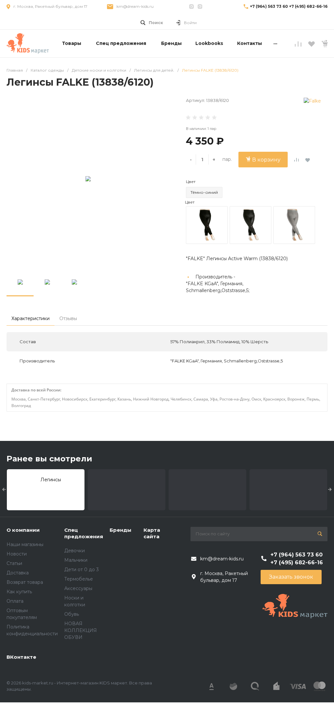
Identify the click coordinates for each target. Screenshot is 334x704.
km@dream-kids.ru (135, 6)
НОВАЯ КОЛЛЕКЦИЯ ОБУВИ (80, 630)
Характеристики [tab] (30, 318)
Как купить (19, 592)
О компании (23, 530)
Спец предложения (83, 533)
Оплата (15, 601)
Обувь (71, 614)
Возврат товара (25, 582)
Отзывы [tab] (68, 318)
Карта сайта (152, 533)
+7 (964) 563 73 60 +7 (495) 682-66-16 (288, 6)
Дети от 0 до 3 (81, 569)
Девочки (74, 551)
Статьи (14, 563)
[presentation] (4, 490)
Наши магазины (25, 544)
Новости (17, 554)
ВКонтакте (21, 657)
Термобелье (78, 579)
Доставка (18, 573)
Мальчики (75, 560)
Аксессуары (78, 588)
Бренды (120, 530)
